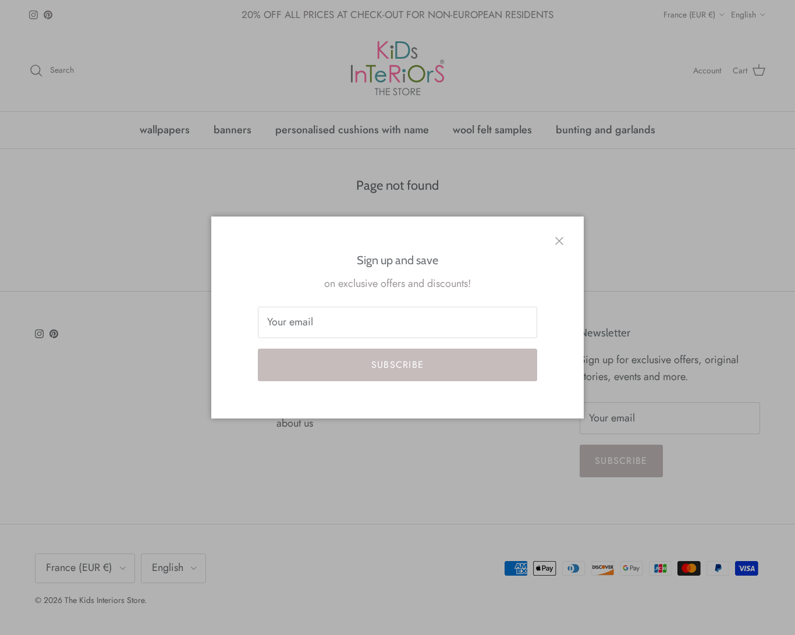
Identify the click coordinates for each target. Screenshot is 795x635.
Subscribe (397, 364)
